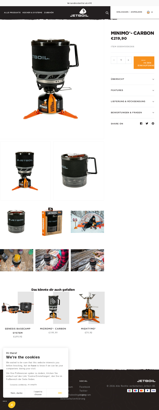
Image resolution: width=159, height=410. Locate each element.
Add (20, 333)
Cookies (64, 390)
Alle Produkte (12, 12)
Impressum (66, 387)
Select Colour (84, 327)
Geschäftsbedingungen (70, 394)
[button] (9, 404)
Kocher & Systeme (32, 12)
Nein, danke (17, 393)
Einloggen (122, 12)
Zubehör (49, 12)
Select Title (12, 327)
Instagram (85, 394)
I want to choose (38, 393)
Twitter (84, 390)
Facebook (85, 387)
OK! (60, 393)
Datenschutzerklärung (70, 398)
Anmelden (136, 12)
